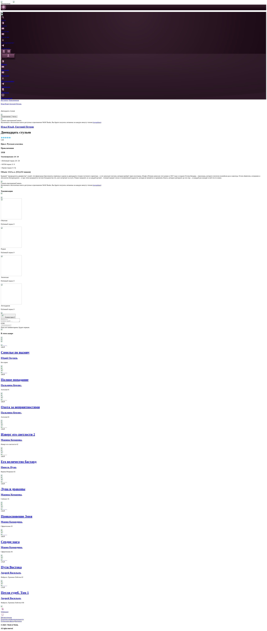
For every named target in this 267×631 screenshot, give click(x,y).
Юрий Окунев (9, 358)
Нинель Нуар (9, 467)
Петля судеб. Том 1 (15, 592)
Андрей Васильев (11, 572)
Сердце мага (10, 542)
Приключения (14, 100)
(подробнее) (97, 122)
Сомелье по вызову (15, 352)
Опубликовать (6, 325)
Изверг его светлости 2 (18, 434)
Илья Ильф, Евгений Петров (11, 104)
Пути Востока (11, 567)
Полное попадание (14, 380)
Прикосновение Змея (16, 516)
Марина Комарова (11, 440)
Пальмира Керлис (11, 385)
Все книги (4, 100)
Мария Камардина (12, 521)
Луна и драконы (13, 489)
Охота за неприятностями (20, 407)
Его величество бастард (18, 461)
